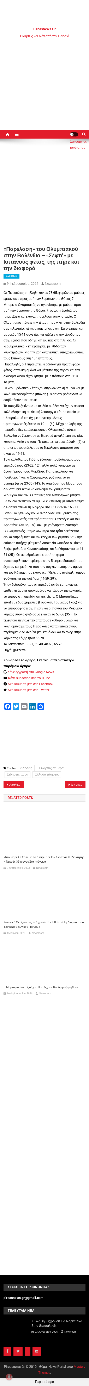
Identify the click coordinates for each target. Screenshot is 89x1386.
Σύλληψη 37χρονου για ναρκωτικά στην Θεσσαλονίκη (56, 1323)
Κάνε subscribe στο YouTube (29, 678)
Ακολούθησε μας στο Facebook (30, 684)
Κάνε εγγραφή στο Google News (30, 672)
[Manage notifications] (9, 1377)
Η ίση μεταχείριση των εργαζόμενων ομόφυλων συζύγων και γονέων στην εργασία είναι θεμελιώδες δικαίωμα (76, 784)
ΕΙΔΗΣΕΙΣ (11, 275)
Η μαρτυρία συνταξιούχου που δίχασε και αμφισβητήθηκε (41, 987)
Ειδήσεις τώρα (17, 774)
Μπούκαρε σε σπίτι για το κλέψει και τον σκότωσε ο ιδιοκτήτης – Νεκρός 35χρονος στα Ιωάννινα (44, 859)
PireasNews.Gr (44, 29)
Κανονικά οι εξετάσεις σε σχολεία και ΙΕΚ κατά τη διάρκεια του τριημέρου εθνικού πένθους (44, 924)
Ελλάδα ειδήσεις (47, 774)
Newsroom (53, 284)
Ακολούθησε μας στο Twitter (28, 690)
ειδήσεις (26, 768)
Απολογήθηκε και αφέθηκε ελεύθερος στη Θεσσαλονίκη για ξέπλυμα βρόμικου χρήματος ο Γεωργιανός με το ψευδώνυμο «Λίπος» (16, 784)
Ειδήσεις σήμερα (51, 768)
